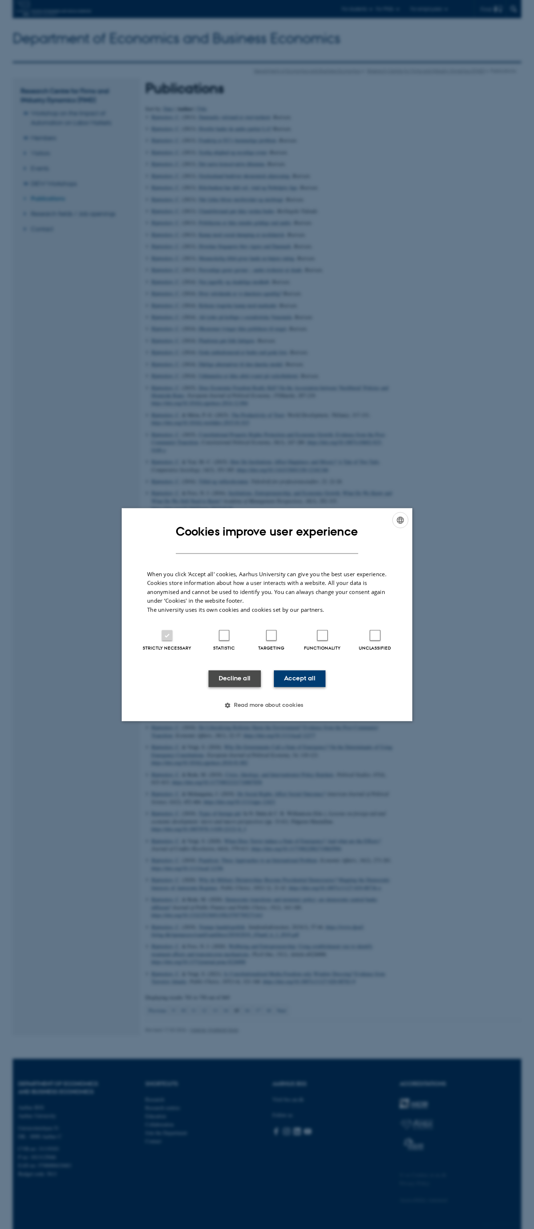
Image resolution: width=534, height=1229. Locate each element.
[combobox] (400, 520)
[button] (267, 705)
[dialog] (267, 614)
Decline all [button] (234, 679)
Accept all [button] (299, 679)
